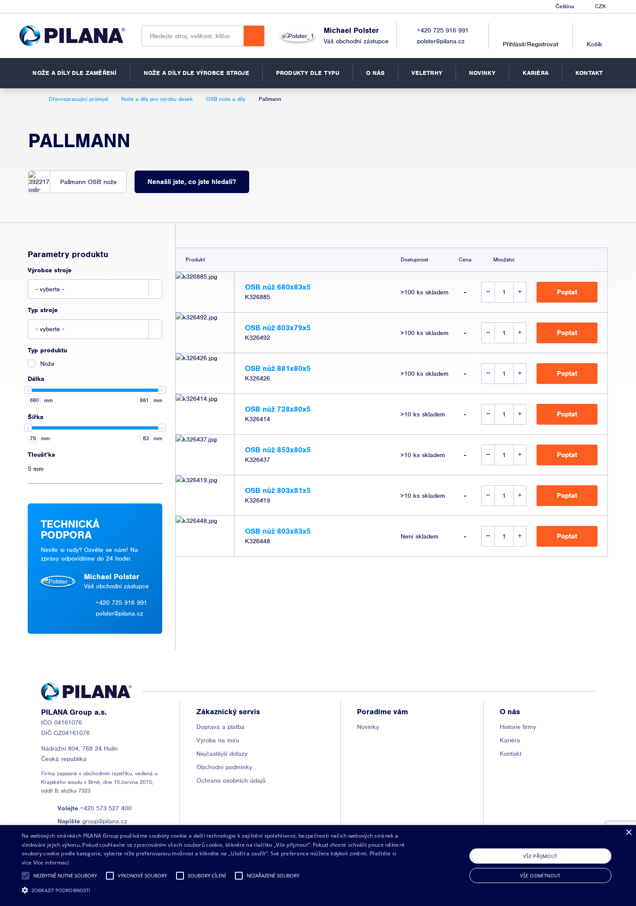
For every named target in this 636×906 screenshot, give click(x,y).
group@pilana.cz (92, 821)
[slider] (28, 390)
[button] (25, 875)
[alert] (318, 865)
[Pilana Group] (72, 35)
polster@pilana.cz (441, 41)
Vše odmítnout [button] (540, 875)
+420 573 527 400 (95, 808)
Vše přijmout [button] (540, 856)
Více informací (51, 862)
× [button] (628, 832)
